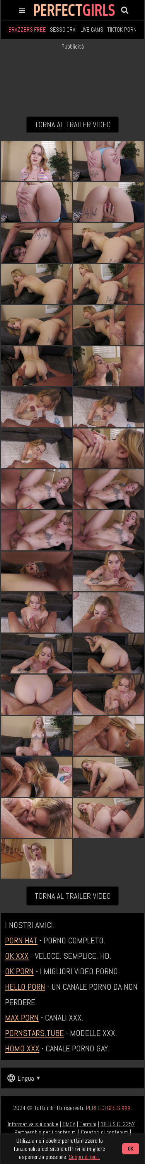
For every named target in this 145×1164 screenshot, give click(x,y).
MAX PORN (22, 1017)
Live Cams (91, 29)
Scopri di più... (84, 1157)
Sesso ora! (63, 29)
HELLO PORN (25, 986)
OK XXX (17, 955)
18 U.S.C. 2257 (118, 1124)
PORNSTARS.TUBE (34, 1032)
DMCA (69, 1124)
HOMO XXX (22, 1048)
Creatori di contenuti (104, 1132)
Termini (88, 1124)
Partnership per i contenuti (45, 1132)
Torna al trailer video (72, 125)
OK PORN (19, 971)
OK (130, 1148)
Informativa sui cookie (33, 1124)
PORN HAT (21, 940)
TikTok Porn (121, 29)
